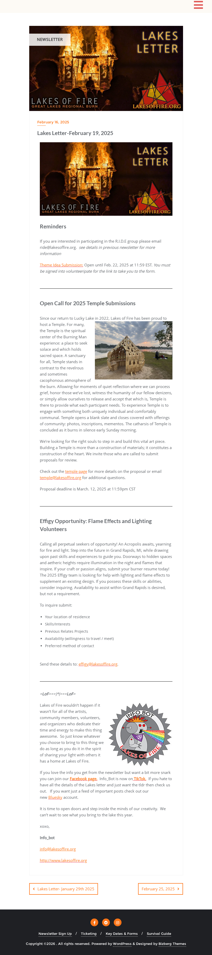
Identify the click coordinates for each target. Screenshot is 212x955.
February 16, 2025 (53, 122)
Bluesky (55, 797)
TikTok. (139, 778)
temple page (76, 471)
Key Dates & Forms (122, 933)
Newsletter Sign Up (55, 933)
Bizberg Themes (172, 944)
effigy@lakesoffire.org (98, 664)
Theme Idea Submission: (61, 264)
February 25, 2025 (158, 888)
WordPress (122, 944)
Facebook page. (83, 778)
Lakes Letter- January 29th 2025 (65, 888)
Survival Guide (159, 933)
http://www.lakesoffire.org (63, 860)
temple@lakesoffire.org (60, 477)
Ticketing (89, 933)
